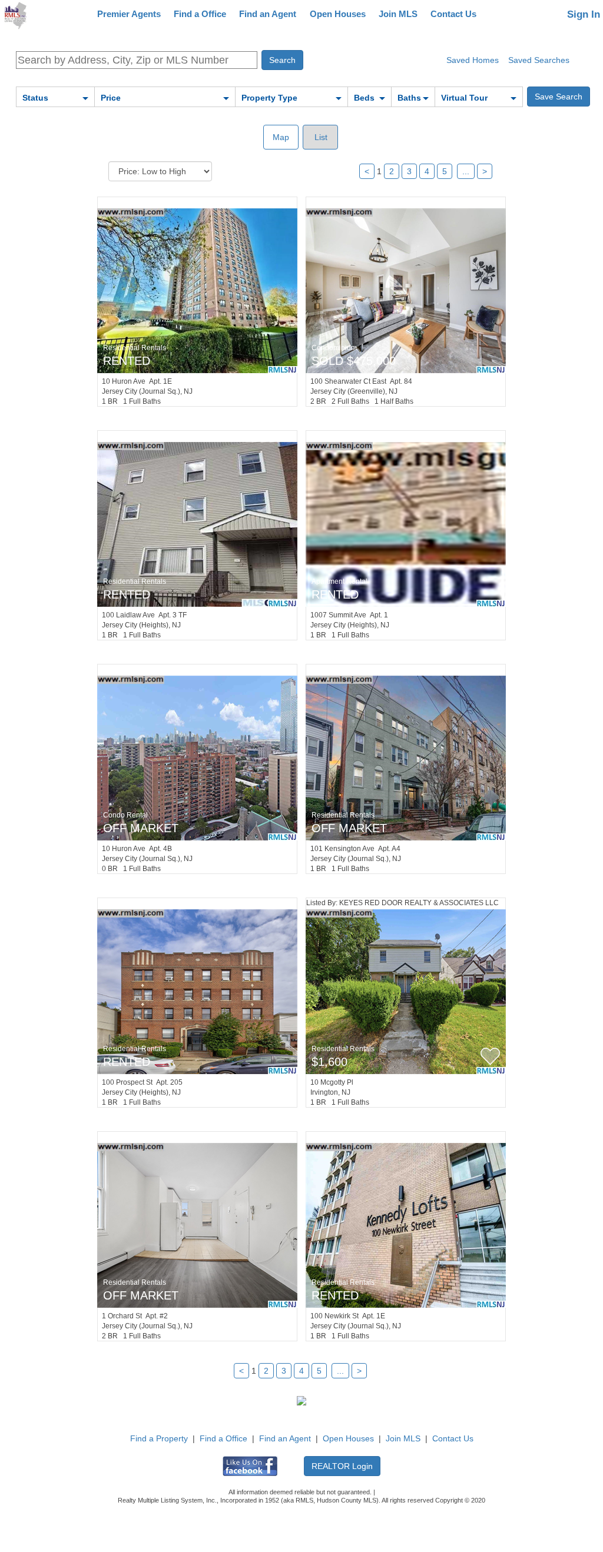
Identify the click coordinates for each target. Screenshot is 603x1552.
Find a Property (159, 1438)
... (465, 171)
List (319, 137)
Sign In (583, 14)
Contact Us (453, 14)
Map (281, 137)
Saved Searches (538, 60)
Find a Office (200, 14)
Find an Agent (267, 14)
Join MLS (398, 14)
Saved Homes (472, 60)
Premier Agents (129, 14)
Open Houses (338, 14)
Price (111, 97)
